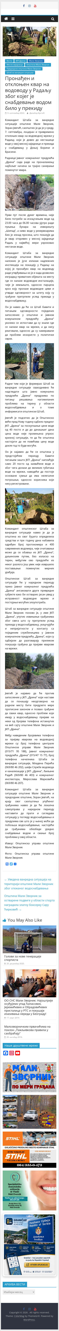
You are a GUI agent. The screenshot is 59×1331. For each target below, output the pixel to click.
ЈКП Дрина (20, 60)
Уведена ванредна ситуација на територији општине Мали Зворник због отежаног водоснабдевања (28, 884)
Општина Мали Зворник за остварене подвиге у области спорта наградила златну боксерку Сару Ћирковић (29, 902)
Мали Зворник (36, 60)
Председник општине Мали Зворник (24, 68)
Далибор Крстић (37, 113)
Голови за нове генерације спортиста (22, 958)
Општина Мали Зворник (38, 64)
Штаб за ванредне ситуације (20, 72)
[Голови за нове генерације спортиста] (29, 927)
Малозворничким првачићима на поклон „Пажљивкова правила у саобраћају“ (27, 1030)
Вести (9, 60)
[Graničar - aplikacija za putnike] (29, 1244)
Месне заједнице (15, 64)
